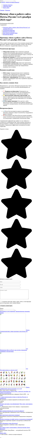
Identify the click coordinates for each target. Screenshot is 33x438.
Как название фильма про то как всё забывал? (12, 411)
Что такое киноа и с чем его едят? (9, 370)
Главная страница (7, 5)
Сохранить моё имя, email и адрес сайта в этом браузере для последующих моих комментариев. (15, 302)
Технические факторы (9, 30)
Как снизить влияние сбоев (10, 33)
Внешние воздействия (9, 31)
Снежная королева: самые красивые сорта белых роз (13, 331)
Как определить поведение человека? (10, 415)
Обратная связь (7, 6)
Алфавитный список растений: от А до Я (11, 388)
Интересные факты (8, 34)
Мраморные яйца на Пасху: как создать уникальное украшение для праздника (13, 350)
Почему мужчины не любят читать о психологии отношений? (16, 419)
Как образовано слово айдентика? (9, 423)
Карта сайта (6, 7)
